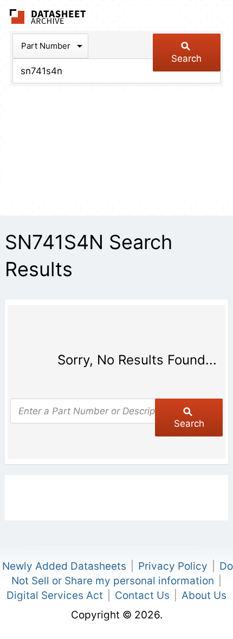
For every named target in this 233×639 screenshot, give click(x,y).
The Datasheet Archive (48, 16)
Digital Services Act (55, 595)
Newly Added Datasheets (64, 566)
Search (186, 58)
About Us (204, 595)
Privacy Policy (173, 566)
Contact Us (142, 595)
